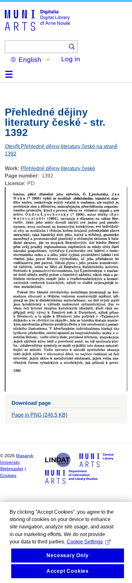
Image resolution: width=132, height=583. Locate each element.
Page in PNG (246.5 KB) (39, 415)
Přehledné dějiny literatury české (58, 168)
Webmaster (11, 468)
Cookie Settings (85, 541)
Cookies (8, 475)
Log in (70, 59)
